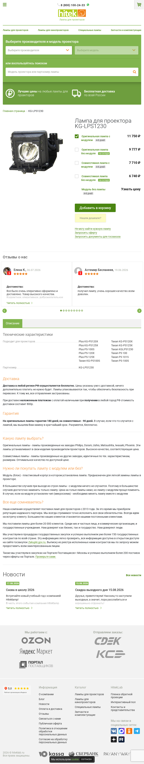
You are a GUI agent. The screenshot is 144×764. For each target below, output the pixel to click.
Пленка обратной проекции (121, 696)
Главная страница (14, 110)
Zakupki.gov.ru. (37, 542)
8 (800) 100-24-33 (73, 5)
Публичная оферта (50, 723)
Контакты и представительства (123, 709)
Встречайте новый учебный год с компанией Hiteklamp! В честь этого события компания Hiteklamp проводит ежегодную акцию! (33, 599)
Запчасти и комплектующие (126, 30)
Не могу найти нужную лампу (93, 228)
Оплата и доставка (50, 708)
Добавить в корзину (95, 208)
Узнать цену (130, 189)
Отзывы (44, 713)
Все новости (133, 575)
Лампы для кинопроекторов (53, 30)
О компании (46, 694)
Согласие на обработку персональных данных (53, 741)
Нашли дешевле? (90, 218)
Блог (42, 699)
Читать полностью (18, 302)
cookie (75, 759)
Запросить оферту (86, 232)
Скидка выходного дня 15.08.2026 (99, 590)
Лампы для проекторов (15, 30)
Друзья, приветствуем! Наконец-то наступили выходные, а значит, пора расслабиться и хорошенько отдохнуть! (103, 599)
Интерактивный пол (123, 702)
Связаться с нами (50, 718)
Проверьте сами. (45, 556)
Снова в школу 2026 (20, 590)
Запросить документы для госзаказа (98, 236)
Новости (44, 704)
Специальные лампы (89, 30)
